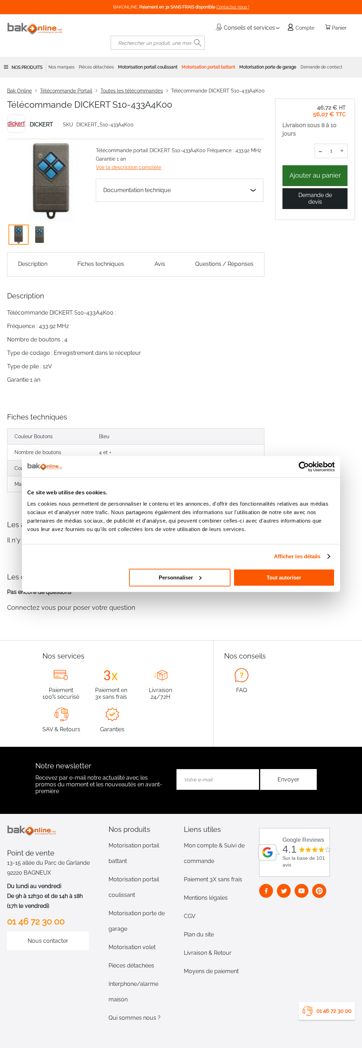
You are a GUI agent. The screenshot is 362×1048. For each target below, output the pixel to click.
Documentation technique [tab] (137, 190)
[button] (39, 234)
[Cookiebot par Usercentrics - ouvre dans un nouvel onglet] (304, 467)
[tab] (143, 829)
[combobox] (158, 43)
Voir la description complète (128, 167)
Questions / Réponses (224, 264)
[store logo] (35, 29)
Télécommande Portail (66, 91)
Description (32, 264)
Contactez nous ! (232, 7)
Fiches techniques (100, 264)
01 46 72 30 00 (333, 1011)
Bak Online (19, 91)
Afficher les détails (297, 556)
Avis (159, 264)
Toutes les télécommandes (131, 91)
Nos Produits (27, 67)
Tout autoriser (284, 577)
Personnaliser (176, 577)
